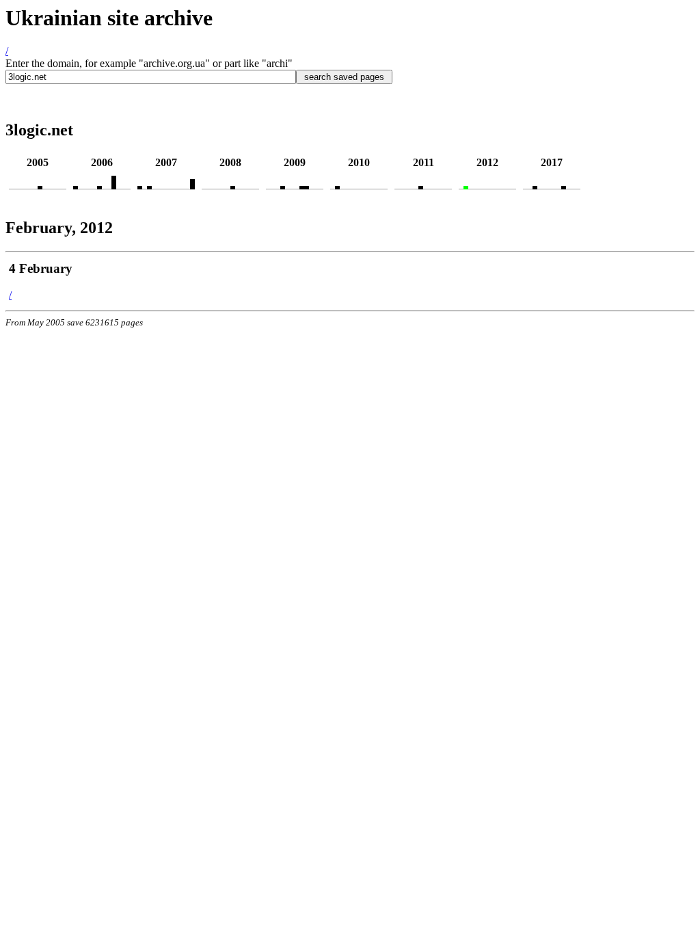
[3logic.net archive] (40, 185)
